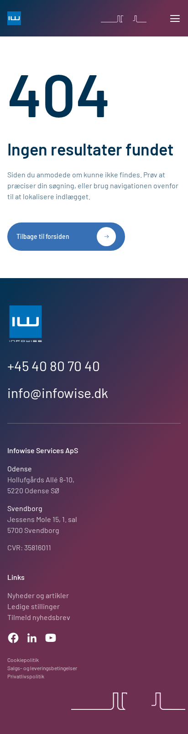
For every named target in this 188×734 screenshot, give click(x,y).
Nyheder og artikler (38, 595)
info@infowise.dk (57, 392)
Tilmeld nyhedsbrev (38, 617)
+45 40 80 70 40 (53, 365)
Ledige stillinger (33, 606)
